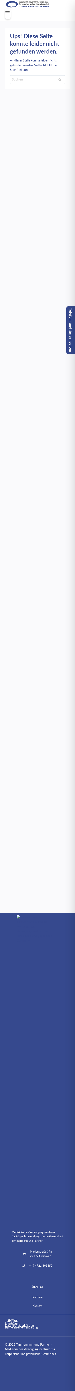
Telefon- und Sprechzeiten (71, 330)
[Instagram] (12, 1321)
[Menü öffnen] (8, 14)
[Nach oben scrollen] (58, 1373)
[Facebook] (9, 1321)
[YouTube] (16, 1321)
